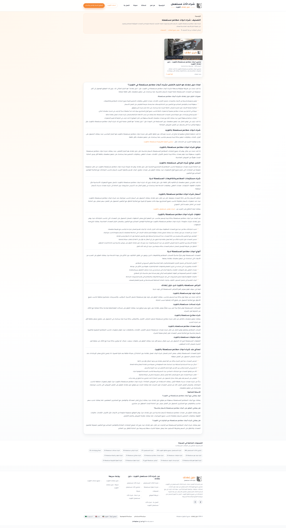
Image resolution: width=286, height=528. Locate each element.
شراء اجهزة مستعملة (151, 487)
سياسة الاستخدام (140, 516)
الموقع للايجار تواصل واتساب (94, 5)
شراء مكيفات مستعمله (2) (174, 455)
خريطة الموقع (153, 495)
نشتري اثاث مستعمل (133, 487)
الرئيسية (162, 5)
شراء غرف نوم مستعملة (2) (193, 455)
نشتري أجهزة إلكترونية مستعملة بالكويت (158, 142)
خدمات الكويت (111, 5)
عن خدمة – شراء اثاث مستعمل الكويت (133, 497)
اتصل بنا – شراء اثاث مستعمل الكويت (151, 504)
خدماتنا (143, 5)
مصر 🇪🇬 (97, 516)
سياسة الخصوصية (126, 516)
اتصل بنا (127, 5)
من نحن (152, 5)
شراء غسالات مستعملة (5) (112, 450)
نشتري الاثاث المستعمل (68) (193, 450)
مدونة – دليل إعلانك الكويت (112, 486)
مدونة (135, 5)
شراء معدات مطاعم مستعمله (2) (154, 455)
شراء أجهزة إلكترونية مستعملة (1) (112, 460)
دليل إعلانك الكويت (112, 481)
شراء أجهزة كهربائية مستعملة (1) (191, 460)
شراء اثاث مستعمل (133, 483)
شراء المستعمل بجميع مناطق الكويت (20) (169, 450)
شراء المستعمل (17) (147, 450)
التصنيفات (163, 30)
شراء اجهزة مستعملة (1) (132, 460)
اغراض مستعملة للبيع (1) (150, 460)
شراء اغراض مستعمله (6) (130, 450)
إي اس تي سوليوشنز (138, 521)
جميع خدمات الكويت (93, 481)
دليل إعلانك (194, 516)
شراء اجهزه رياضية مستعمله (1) (113, 455)
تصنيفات (155, 491)
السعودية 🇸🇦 (89, 516)
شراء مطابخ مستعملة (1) (133, 455)
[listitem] (200, 502)
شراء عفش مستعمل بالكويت (164, 209)
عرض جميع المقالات (174, 30)
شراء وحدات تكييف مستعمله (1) (170, 460)
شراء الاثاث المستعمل (150, 483)
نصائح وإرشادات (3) (95, 450)
